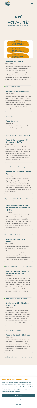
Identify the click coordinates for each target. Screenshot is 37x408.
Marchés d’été (11, 121)
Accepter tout (18, 395)
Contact (9, 374)
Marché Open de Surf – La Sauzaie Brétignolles (17, 272)
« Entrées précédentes (10, 357)
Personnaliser (18, 400)
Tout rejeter (18, 404)
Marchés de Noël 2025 (15, 62)
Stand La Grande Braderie (17, 91)
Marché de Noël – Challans (17, 335)
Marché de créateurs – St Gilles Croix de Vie (16, 141)
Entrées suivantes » (27, 357)
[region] (18, 392)
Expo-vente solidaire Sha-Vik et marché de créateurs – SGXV (17, 208)
